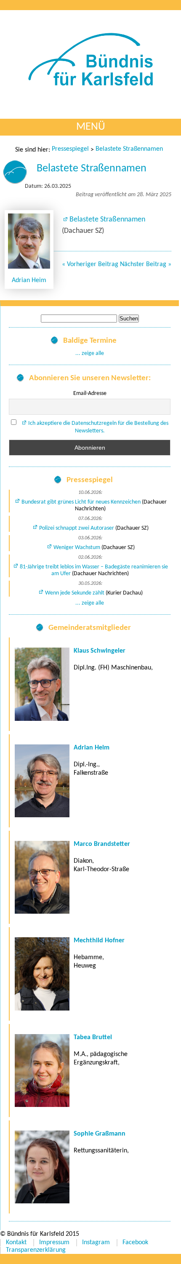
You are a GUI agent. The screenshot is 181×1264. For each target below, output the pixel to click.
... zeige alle (89, 353)
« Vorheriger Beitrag (90, 264)
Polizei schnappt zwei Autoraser (76, 528)
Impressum (54, 1242)
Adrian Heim (29, 280)
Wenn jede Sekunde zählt (74, 593)
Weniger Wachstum (76, 547)
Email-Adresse (89, 393)
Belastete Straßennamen (129, 149)
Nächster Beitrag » (145, 264)
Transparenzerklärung (36, 1250)
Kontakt (16, 1242)
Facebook (135, 1242)
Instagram (96, 1242)
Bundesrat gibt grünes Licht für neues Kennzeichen (81, 502)
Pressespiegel (70, 149)
